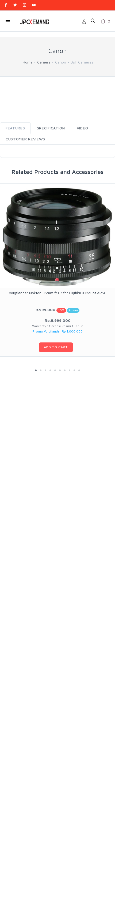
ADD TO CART (56, 347)
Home (28, 62)
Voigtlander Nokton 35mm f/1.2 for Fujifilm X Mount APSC (57, 292)
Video (82, 128)
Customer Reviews (25, 139)
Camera (44, 62)
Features (15, 128)
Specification (51, 128)
